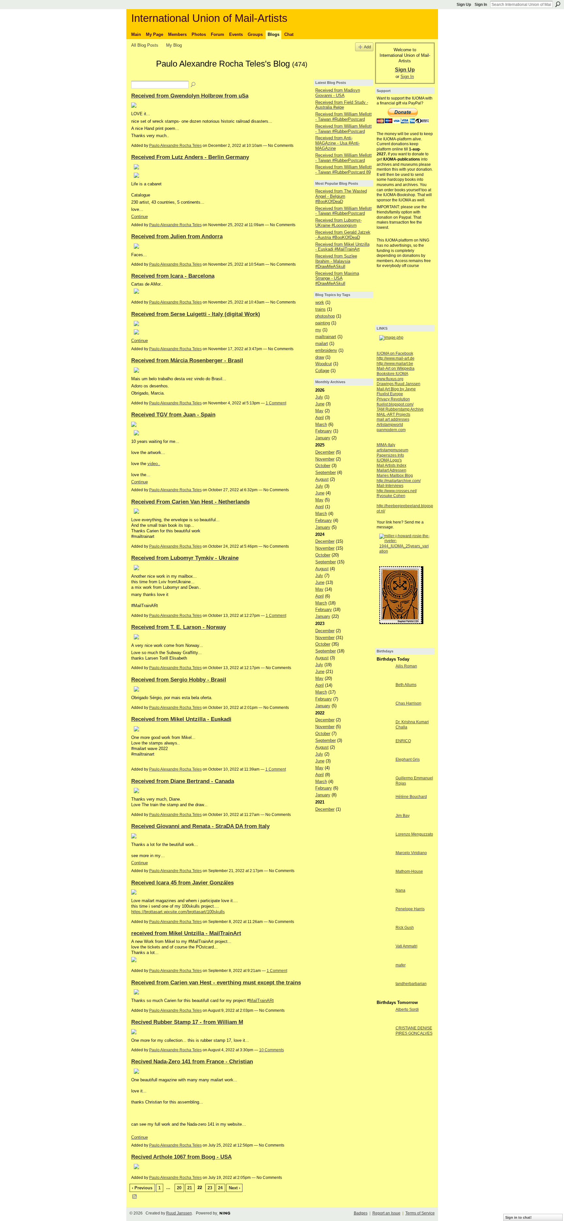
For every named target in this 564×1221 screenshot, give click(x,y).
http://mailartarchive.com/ (399, 480)
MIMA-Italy (386, 445)
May (319, 410)
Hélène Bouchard (411, 796)
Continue (139, 216)
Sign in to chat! (518, 1217)
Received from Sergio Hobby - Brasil (178, 679)
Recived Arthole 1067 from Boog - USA (181, 1156)
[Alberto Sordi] (384, 1021)
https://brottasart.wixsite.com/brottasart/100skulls (178, 911)
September (325, 472)
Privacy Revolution (393, 399)
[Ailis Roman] (384, 678)
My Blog (174, 45)
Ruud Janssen (179, 1213)
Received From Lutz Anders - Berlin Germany (190, 157)
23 (210, 1187)
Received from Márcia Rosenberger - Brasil (187, 360)
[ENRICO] (384, 752)
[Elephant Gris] (384, 771)
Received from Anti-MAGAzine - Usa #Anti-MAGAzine (337, 142)
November (325, 459)
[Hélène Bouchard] (384, 808)
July (319, 397)
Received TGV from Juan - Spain (173, 414)
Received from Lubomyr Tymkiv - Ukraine (185, 558)
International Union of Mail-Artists (209, 18)
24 (220, 1187)
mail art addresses (393, 419)
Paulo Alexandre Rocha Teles (175, 145)
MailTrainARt (261, 1000)
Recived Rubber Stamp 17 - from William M (187, 1022)
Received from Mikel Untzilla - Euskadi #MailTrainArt (342, 247)
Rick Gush (405, 927)
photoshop (325, 316)
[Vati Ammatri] (384, 958)
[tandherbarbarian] (384, 995)
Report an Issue (386, 1213)
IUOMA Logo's (389, 460)
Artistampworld (390, 424)
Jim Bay (403, 815)
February (323, 431)
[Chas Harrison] (384, 715)
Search (557, 4)
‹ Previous (142, 1187)
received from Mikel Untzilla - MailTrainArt (186, 933)
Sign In (481, 4)
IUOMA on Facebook (395, 353)
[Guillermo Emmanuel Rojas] (384, 790)
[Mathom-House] (384, 883)
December (325, 452)
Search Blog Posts (193, 85)
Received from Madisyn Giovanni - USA (337, 93)
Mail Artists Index (391, 465)
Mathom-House (409, 871)
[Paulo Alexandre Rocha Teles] (141, 75)
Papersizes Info (390, 455)
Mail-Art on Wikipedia (396, 368)
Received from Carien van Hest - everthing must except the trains (216, 982)
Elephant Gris (408, 759)
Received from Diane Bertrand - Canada (182, 781)
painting (322, 323)
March (321, 424)
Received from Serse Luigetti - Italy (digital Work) (195, 314)
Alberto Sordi (407, 1009)
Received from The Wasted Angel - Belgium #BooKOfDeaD (341, 196)
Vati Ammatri (406, 946)
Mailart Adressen (391, 470)
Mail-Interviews (390, 485)
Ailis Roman (406, 666)
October (322, 465)
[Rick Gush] (384, 939)
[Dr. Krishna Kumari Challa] (384, 733)
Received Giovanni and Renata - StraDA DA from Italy (200, 826)
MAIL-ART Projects (393, 414)
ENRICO (403, 741)
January (322, 437)
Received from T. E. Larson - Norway (178, 627)
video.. (154, 463)
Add (367, 47)
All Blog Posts (144, 45)
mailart (321, 343)
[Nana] (384, 902)
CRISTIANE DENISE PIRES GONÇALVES (414, 1031)
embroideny (326, 350)
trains (320, 309)
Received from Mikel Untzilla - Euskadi (181, 719)
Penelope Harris (410, 909)
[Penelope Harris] (384, 920)
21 (189, 1187)
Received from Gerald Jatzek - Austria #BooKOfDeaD (342, 235)
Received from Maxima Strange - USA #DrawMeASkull (337, 278)
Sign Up (464, 4)
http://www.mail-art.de (396, 358)
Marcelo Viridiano (411, 853)
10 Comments (271, 1050)
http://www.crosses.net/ (397, 491)
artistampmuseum (392, 450)
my (318, 329)
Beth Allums (406, 684)
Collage (322, 370)
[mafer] (384, 977)
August (322, 479)
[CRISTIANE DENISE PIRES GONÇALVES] (384, 1040)
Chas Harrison (408, 703)
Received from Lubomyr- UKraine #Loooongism (338, 223)
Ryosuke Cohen (391, 495)
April (319, 417)
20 (179, 1187)
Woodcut (323, 363)
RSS (135, 1197)
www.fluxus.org (390, 379)
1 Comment (276, 403)
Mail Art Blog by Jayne (396, 389)
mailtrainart (325, 336)
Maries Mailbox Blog (395, 475)
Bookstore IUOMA (392, 373)
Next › (234, 1187)
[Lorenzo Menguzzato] (384, 846)
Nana (400, 890)
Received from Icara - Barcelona (172, 276)
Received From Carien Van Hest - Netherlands (190, 501)
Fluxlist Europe (390, 394)
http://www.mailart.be (395, 363)
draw (319, 357)
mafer (401, 965)
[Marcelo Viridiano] (384, 864)
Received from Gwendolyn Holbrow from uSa (189, 95)
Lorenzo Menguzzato (414, 834)
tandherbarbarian (411, 983)
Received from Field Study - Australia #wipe (341, 105)
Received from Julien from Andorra (177, 236)
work (319, 302)
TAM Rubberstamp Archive (400, 409)
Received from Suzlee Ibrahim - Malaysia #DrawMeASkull (336, 261)
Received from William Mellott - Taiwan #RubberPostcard (343, 117)
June (319, 403)
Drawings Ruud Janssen (398, 384)
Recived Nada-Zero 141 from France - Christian (192, 1061)
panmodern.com (391, 430)
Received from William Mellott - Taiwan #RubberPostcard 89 (343, 169)
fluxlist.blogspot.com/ (395, 404)
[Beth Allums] (384, 696)
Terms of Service (420, 1213)
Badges (361, 1213)
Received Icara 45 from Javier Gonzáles (182, 882)
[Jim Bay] (384, 827)
